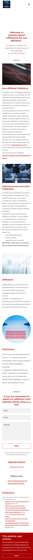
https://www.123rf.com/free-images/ (14, 506)
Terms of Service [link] (20, 454)
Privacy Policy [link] (9, 454)
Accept (16, 555)
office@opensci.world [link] (16, 467)
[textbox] (16, 410)
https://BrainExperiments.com (17, 481)
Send (16, 446)
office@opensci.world (19, 145)
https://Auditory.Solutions (16, 483)
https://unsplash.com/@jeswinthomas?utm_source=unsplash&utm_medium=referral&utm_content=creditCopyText (17, 510)
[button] (29, 4)
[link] (6, 4)
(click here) (18, 51)
